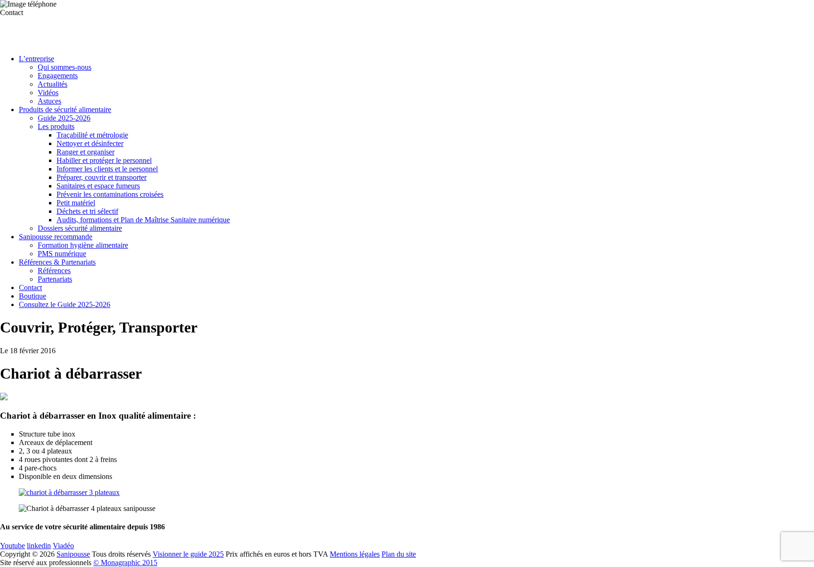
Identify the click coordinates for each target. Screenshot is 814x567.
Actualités (52, 84)
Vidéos (48, 93)
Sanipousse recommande (55, 237)
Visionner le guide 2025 (188, 554)
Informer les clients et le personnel (107, 169)
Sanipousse (73, 554)
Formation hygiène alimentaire (83, 245)
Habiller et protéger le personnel (104, 160)
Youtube (12, 546)
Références (54, 271)
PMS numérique (62, 254)
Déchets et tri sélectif (87, 211)
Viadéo (63, 546)
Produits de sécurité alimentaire (65, 109)
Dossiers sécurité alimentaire (80, 228)
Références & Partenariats (57, 262)
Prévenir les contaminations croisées (110, 194)
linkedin (39, 546)
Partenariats (55, 279)
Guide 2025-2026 (64, 118)
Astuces (49, 101)
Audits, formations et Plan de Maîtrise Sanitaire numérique (143, 220)
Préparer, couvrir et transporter (102, 177)
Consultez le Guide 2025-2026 (64, 304)
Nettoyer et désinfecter (90, 143)
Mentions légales (355, 554)
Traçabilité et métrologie (92, 135)
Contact (30, 288)
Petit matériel (76, 203)
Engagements (58, 76)
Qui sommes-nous (64, 67)
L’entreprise (36, 59)
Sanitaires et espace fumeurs (98, 186)
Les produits (56, 126)
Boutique (32, 296)
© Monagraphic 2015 (125, 563)
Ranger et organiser (85, 152)
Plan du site (399, 554)
